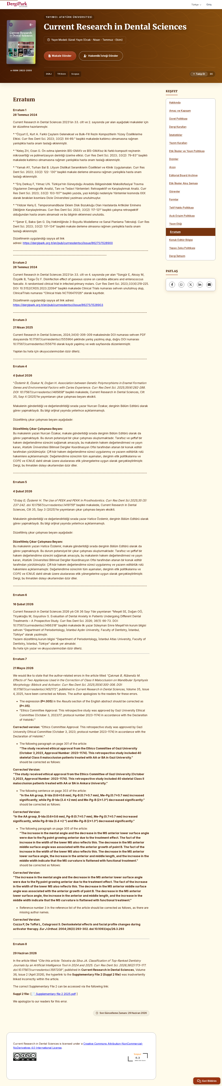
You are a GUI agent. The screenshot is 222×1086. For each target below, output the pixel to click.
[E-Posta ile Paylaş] (209, 285)
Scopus (75, 74)
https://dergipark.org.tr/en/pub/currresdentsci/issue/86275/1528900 (68, 243)
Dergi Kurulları (177, 126)
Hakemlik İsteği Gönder (103, 55)
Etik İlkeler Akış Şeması (183, 183)
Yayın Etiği (175, 223)
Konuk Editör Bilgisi (181, 239)
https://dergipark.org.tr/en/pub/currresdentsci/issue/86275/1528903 (58, 305)
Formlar (173, 199)
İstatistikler (175, 135)
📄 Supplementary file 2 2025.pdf (54, 994)
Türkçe (195, 4)
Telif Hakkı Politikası (181, 207)
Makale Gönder (62, 55)
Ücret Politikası (178, 118)
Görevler (174, 191)
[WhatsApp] (181, 285)
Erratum (175, 231)
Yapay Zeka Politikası (182, 248)
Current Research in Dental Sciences (115, 27)
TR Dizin (61, 74)
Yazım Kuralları (178, 143)
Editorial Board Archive (183, 175)
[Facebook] (172, 285)
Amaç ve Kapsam (180, 110)
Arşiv (172, 167)
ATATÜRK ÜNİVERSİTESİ (75, 17)
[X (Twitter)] (191, 285)
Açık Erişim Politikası (182, 215)
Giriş (209, 4)
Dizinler (173, 159)
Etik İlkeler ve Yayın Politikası (187, 151)
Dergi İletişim (177, 256)
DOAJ (49, 74)
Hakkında (175, 102)
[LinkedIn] (200, 285)
